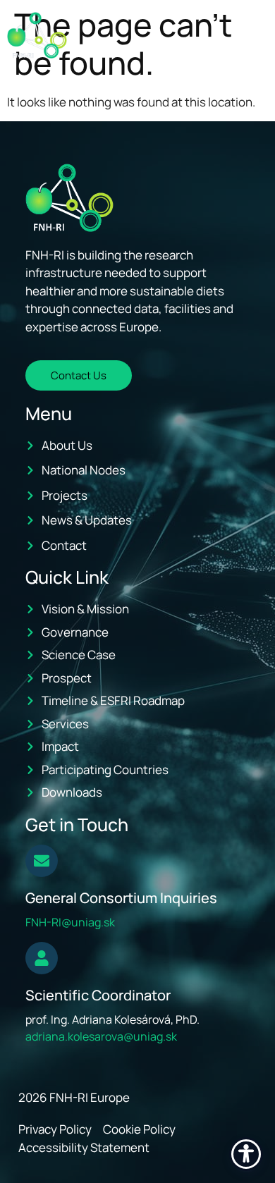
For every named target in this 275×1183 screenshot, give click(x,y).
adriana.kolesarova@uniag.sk (101, 1036)
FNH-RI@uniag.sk (70, 922)
